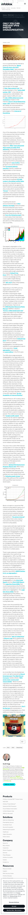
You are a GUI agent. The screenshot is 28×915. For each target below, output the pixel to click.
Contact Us (6, 862)
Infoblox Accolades (8, 857)
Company (3, 8)
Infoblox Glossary (7, 875)
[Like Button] (22, 742)
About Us (5, 843)
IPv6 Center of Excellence (16, 778)
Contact (12, 2)
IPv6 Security (7, 781)
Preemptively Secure (8, 822)
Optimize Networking (8, 820)
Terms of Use (13, 896)
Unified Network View (8, 811)
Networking (19, 747)
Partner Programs (7, 850)
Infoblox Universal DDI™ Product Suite (13, 799)
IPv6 (13, 747)
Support (5, 871)
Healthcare (5, 832)
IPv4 (8, 747)
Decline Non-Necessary (14, 910)
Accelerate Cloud (7, 824)
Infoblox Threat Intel (6, 9)
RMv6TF (18, 776)
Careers (5, 859)
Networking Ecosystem (9, 829)
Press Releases (6, 855)
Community (6, 0)
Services (5, 852)
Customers (5, 848)
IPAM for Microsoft (8, 813)
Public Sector (6, 836)
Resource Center (7, 868)
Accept (14, 906)
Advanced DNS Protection (9, 806)
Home (5, 15)
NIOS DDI (5, 801)
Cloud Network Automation (10, 808)
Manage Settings (14, 902)
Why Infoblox (6, 845)
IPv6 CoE (18, 8)
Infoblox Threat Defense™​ (9, 804)
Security (8, 8)
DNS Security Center (8, 873)
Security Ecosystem (8, 827)
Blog (13, 0)
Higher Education (7, 834)
